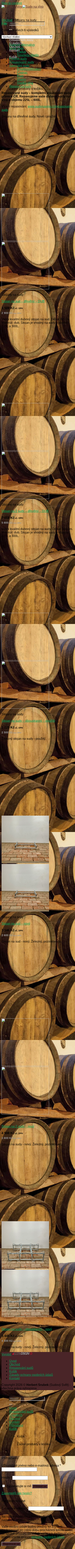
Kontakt (14, 1378)
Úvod (13, 1361)
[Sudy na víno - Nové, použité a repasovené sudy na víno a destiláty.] (22, 6)
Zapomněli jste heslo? (17, 1493)
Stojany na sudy (20, 86)
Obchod (7, 20)
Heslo (7, 1477)
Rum (20, 76)
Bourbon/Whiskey (29, 69)
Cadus (21, 51)
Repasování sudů (21, 1368)
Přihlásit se (40, 1486)
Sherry (21, 79)
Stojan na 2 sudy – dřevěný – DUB (25, 511)
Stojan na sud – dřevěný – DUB (23, 301)
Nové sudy (16, 48)
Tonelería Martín (28, 55)
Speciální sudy (19, 65)
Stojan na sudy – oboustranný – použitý (28, 720)
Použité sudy (18, 58)
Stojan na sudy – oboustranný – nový (27, 1329)
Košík (13, 1371)
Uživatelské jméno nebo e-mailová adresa (31, 1465)
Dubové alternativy (22, 44)
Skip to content (12, 3)
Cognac (22, 72)
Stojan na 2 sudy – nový (18, 1126)
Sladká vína (25, 83)
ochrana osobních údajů (48, 1537)
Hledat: (14, 1394)
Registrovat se (11, 1543)
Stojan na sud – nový (16, 923)
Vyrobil (7, 1354)
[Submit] (10, 1404)
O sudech (15, 1415)
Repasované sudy (21, 62)
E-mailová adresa (15, 1508)
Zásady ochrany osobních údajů (31, 1374)
